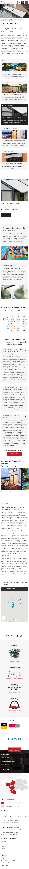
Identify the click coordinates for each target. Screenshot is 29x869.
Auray (2, 851)
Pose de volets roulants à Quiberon (10, 827)
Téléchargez (14, 662)
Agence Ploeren (5, 757)
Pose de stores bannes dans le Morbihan (11, 814)
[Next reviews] (26, 323)
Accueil (9, 19)
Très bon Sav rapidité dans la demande (18, 326)
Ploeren (3, 849)
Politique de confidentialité (8, 860)
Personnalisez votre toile (14, 679)
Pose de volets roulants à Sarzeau (10, 823)
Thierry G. (18, 315)
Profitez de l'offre (14, 711)
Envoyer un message (14, 453)
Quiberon (3, 846)
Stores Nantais (5, 765)
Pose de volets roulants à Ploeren (9, 832)
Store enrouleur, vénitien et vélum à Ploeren (12, 830)
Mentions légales (5, 863)
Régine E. (12, 315)
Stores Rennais (5, 767)
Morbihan (3, 841)
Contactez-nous (14, 693)
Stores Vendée (5, 769)
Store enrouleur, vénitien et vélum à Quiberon (12, 825)
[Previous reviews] (9, 323)
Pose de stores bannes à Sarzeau (9, 820)
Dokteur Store (4, 865)
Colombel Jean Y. (24, 315)
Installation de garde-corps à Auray (10, 834)
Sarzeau (3, 844)
